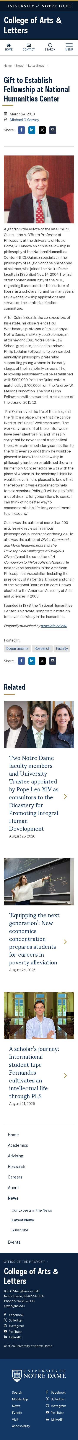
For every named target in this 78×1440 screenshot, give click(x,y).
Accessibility (21, 1426)
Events (14, 1242)
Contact (29, 49)
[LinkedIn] (31, 130)
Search (50, 49)
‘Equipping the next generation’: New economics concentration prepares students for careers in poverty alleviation (34, 938)
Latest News (36, 65)
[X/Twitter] (42, 130)
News (19, 65)
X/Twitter (15, 1320)
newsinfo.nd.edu (54, 626)
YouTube (15, 1332)
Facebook (16, 1315)
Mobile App (20, 1399)
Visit (15, 1419)
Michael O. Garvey (24, 120)
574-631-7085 (24, 1301)
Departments (17, 649)
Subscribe (20, 1230)
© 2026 (9, 1346)
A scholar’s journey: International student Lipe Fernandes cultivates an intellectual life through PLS (34, 1071)
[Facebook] (21, 130)
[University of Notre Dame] (39, 1375)
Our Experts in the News (32, 1210)
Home (9, 49)
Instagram (16, 1326)
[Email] (52, 130)
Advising (15, 1156)
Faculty (62, 649)
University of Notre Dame (39, 6)
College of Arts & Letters (33, 25)
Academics (18, 1145)
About (13, 1187)
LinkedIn (14, 1337)
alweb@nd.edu (14, 1306)
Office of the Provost (24, 1261)
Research (42, 649)
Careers (15, 1177)
